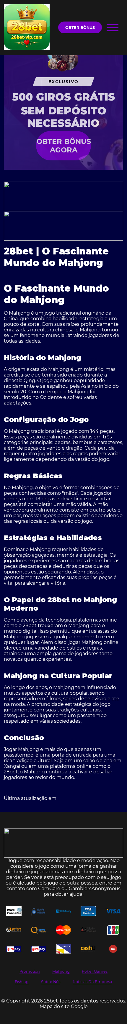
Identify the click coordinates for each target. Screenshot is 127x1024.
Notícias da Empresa (92, 981)
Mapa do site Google (64, 1006)
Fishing (22, 981)
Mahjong (61, 971)
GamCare (49, 888)
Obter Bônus (80, 27)
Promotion (29, 971)
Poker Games (95, 971)
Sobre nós (50, 981)
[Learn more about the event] (63, 196)
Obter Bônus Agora (63, 145)
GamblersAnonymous (95, 888)
